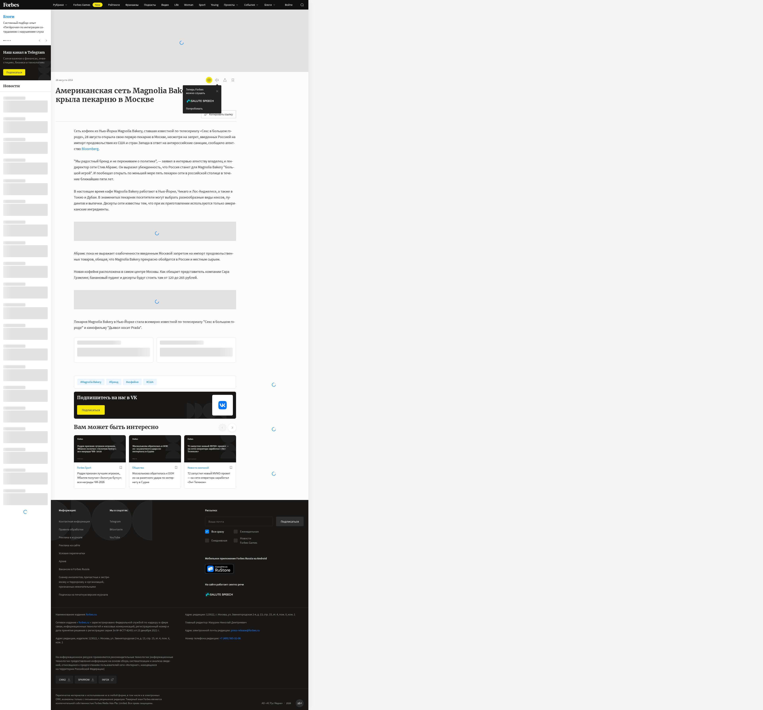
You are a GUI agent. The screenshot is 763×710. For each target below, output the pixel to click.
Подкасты (150, 5)
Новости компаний (198, 478)
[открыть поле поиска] (302, 5)
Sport (202, 5)
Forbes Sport (84, 478)
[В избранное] (121, 478)
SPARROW (84, 690)
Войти (288, 5)
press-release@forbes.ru (245, 640)
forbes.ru (91, 624)
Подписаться (91, 420)
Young (214, 5)
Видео (165, 5)
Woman (188, 5)
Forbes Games (86, 5)
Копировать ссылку (221, 114)
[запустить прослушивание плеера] (217, 80)
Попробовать (194, 108)
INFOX (105, 690)
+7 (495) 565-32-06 (230, 648)
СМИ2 (62, 690)
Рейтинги (114, 5)
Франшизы (131, 5)
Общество (138, 478)
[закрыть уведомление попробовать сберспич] (217, 91)
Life (176, 5)
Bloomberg (90, 148)
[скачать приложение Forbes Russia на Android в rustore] (219, 579)
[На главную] (11, 5)
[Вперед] (242, 361)
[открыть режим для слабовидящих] (209, 80)
